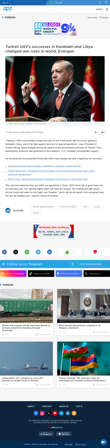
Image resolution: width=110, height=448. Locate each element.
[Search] (100, 3)
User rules (68, 444)
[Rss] (74, 413)
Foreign (104, 17)
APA (63, 151)
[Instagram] (42, 413)
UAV (85, 207)
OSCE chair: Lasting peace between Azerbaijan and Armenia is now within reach (48, 179)
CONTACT (47, 406)
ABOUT (31, 406)
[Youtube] (55, 413)
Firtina (36, 213)
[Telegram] (61, 413)
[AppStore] (64, 434)
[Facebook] (36, 413)
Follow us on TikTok (41, 274)
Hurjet (97, 207)
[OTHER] (106, 9)
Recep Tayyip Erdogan (43, 207)
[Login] (106, 2)
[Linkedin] (67, 413)
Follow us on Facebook (69, 274)
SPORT (99, 9)
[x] (48, 413)
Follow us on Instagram (14, 274)
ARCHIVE (63, 406)
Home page (92, 17)
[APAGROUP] (55, 427)
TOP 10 (79, 406)
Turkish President (68, 207)
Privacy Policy (80, 444)
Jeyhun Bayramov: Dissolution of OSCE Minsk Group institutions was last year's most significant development (51, 173)
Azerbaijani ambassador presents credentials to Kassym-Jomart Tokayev (44, 166)
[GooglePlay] (46, 434)
